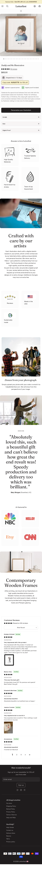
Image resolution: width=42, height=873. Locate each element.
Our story (9, 803)
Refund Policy (10, 809)
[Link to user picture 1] (9, 660)
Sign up (21, 785)
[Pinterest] (24, 790)
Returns (8, 836)
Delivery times (10, 833)
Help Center (10, 827)
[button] (5, 69)
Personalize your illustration (21, 110)
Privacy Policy (10, 812)
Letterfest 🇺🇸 (23, 861)
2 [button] (16, 755)
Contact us (9, 830)
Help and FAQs (11, 817)
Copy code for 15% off (15, 82)
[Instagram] (21, 790)
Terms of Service (11, 814)
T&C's (8, 839)
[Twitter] (17, 790)
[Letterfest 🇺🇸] (21, 6)
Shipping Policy (11, 806)
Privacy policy (10, 841)
